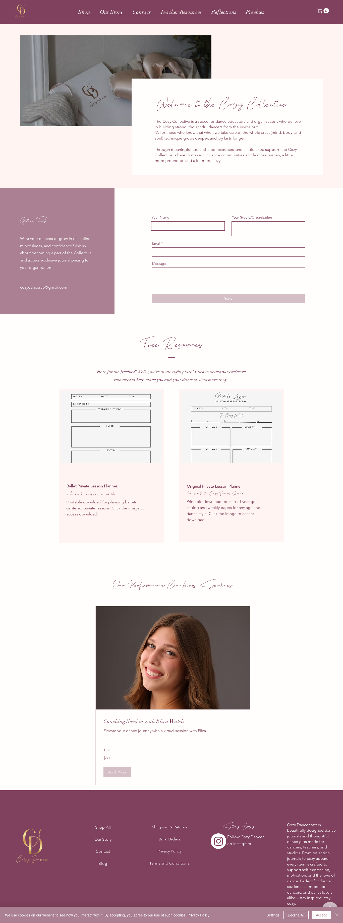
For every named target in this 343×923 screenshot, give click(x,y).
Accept (321, 914)
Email (156, 243)
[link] (172, 721)
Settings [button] (273, 914)
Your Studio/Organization (252, 217)
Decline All (296, 914)
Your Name (160, 217)
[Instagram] (218, 841)
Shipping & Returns (169, 827)
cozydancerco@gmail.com (43, 287)
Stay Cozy (238, 826)
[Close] (337, 915)
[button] (323, 11)
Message (159, 263)
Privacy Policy (198, 914)
